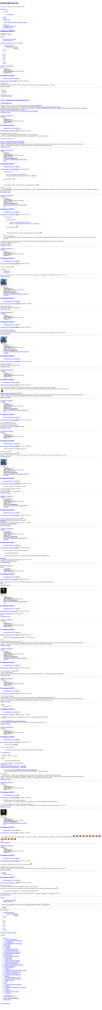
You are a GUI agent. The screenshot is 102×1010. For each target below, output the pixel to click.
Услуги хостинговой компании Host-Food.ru (15, 100)
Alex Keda (3, 285)
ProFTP (2, 497)
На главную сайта (5, 1003)
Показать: (4, 904)
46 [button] (4, 55)
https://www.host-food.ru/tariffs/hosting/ (32, 105)
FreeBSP (3, 117)
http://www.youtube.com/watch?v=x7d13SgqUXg (12, 142)
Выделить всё (6, 752)
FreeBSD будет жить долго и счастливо (15, 721)
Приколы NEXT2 (8, 31)
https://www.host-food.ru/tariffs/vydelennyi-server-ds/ (13, 109)
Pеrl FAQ (3, 521)
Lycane (2, 650)
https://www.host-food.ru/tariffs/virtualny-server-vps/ (48, 107)
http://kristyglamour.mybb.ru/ (7, 613)
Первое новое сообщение (7, 43)
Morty (2, 567)
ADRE (2, 594)
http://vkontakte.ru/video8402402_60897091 (11, 393)
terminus (3, 249)
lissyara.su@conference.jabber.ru (16, 426)
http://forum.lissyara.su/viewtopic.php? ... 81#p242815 (13, 766)
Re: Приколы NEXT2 (7, 75)
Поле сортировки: (20, 904)
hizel (2, 67)
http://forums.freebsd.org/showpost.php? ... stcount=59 (13, 520)
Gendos (2, 151)
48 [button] (4, 58)
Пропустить (4, 9)
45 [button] (4, 54)
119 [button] (4, 62)
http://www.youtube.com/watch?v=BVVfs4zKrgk (12, 141)
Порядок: (38, 904)
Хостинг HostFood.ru (6, 95)
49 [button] (4, 59)
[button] (9, 45)
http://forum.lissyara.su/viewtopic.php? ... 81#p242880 (13, 767)
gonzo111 (3, 402)
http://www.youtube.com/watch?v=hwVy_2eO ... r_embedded (21, 175)
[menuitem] (10, 14)
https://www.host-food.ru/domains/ (30, 111)
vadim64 (9, 34)
